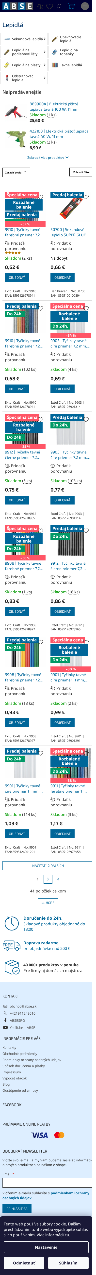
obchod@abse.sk (23, 1006)
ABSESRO (17, 1020)
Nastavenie (46, 1247)
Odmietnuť (24, 1263)
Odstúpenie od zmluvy (20, 1090)
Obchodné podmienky (19, 1053)
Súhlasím (68, 1263)
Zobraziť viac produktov (45, 157)
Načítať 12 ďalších (48, 865)
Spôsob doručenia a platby (23, 1065)
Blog (6, 1084)
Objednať (17, 277)
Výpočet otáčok (14, 1078)
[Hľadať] (59, 6)
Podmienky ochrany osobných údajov (31, 1059)
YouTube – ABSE (22, 1027)
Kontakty (9, 1047)
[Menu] (85, 6)
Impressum (11, 1072)
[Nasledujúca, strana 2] (48, 879)
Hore (50, 903)
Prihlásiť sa (17, 1209)
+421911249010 (22, 1013)
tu (67, 1234)
